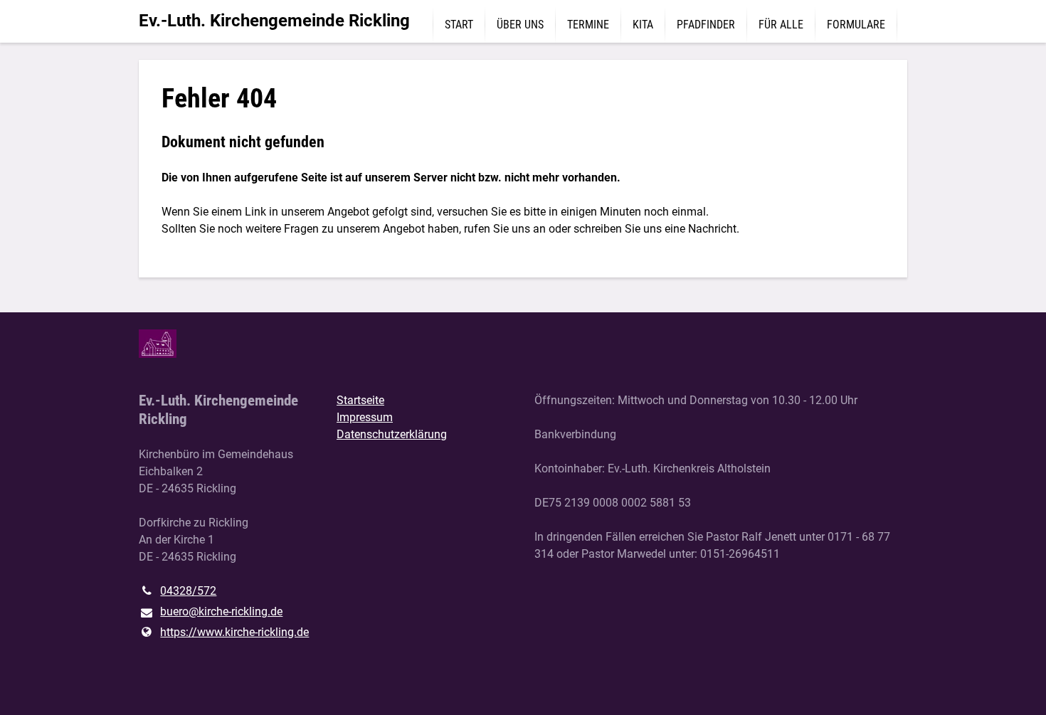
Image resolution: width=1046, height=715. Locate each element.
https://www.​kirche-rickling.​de (234, 632)
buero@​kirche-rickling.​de (221, 611)
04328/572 (188, 591)
